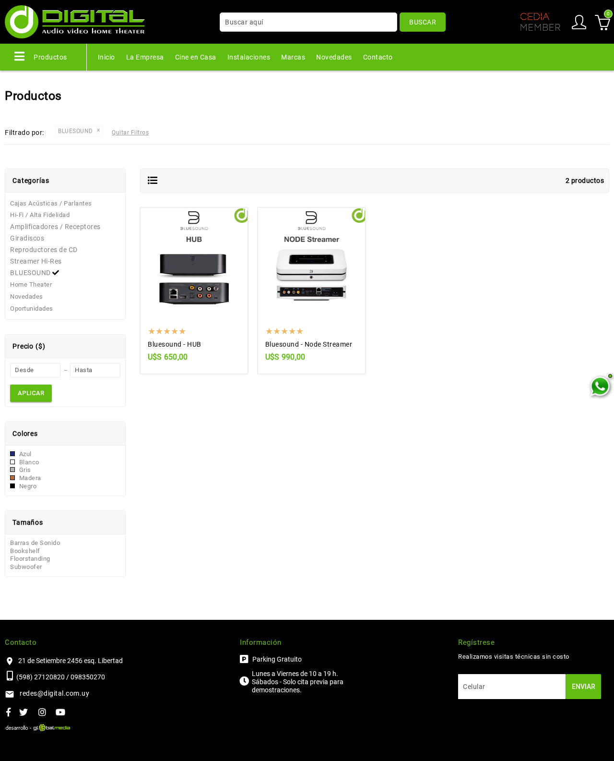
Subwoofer (26, 566)
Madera (29, 478)
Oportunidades (31, 308)
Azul (24, 454)
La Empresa (145, 57)
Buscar (422, 22)
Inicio (106, 57)
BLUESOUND (31, 273)
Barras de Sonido (35, 542)
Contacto (378, 57)
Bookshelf (25, 551)
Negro (26, 486)
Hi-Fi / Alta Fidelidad (40, 214)
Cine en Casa (195, 57)
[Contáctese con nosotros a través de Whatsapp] (600, 386)
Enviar (583, 686)
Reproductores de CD (44, 250)
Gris (24, 469)
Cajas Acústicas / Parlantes (51, 203)
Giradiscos (27, 238)
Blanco (28, 462)
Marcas (293, 57)
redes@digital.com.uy (54, 693)
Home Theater (31, 284)
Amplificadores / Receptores (55, 226)
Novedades (334, 57)
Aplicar (31, 393)
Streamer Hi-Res (36, 261)
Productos (49, 57)
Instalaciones (249, 57)
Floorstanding (30, 558)
